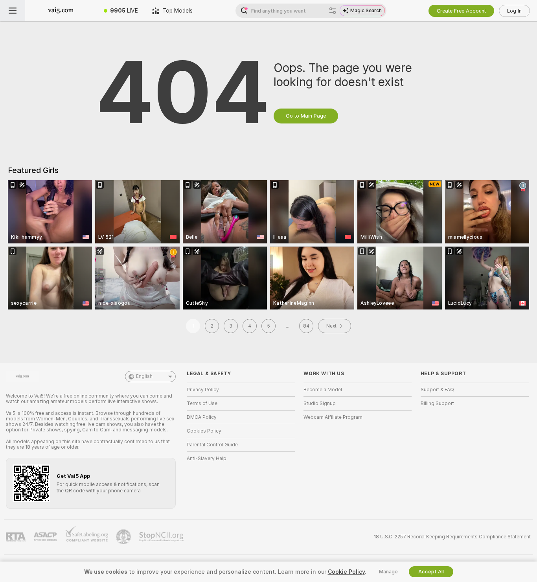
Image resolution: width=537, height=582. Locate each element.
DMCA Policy (202, 417)
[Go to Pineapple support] (124, 536)
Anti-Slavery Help (206, 458)
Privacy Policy (203, 389)
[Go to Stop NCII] (162, 536)
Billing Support (437, 403)
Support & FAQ (437, 389)
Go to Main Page (306, 116)
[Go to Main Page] (61, 10)
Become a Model (322, 389)
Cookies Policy (204, 431)
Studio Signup (319, 403)
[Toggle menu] (12, 10)
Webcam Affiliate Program (332, 417)
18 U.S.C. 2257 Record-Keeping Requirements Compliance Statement (452, 537)
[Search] (332, 10)
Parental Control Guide (212, 445)
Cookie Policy (346, 572)
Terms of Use (202, 403)
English (144, 376)
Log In (514, 11)
